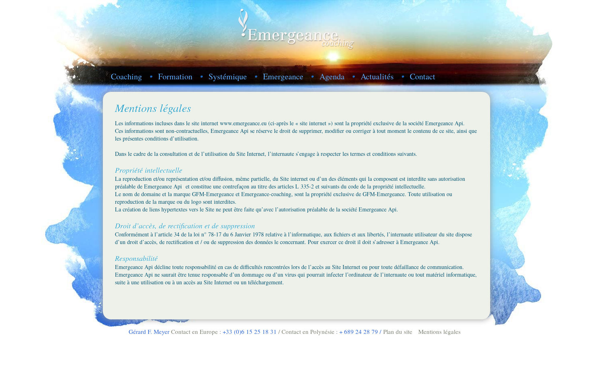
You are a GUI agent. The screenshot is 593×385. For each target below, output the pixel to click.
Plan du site (397, 331)
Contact (422, 76)
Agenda (332, 76)
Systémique (228, 76)
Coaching (126, 76)
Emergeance (283, 76)
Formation (175, 76)
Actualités (377, 76)
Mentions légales (439, 331)
